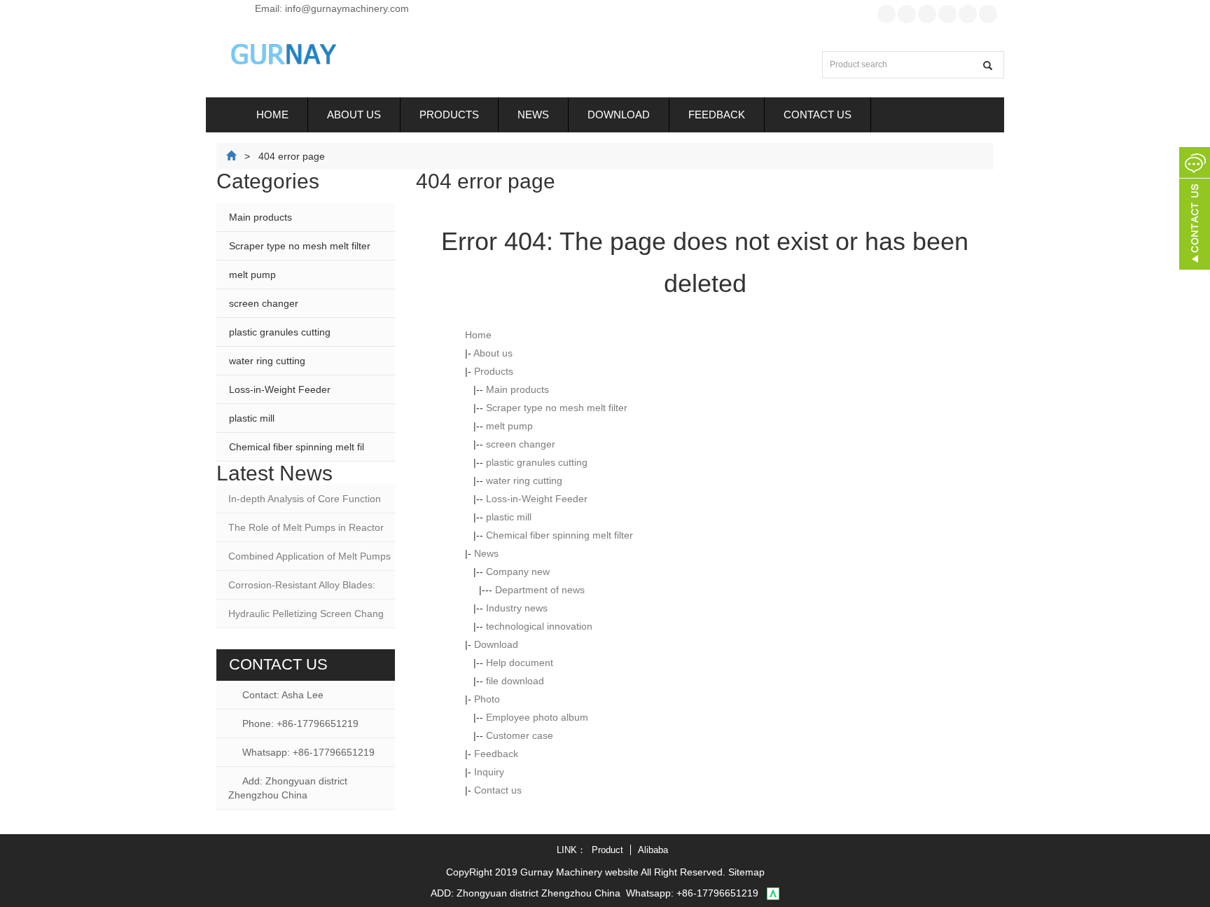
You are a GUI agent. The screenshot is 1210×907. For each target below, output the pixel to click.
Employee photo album (537, 717)
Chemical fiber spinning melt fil (296, 446)
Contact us (817, 114)
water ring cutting (524, 480)
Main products (517, 389)
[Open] (1194, 210)
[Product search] (987, 65)
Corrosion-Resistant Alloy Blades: (301, 584)
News (533, 114)
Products (449, 114)
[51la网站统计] (773, 893)
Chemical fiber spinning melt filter (559, 535)
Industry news (517, 608)
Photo (487, 699)
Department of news (540, 589)
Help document (519, 662)
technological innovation (539, 626)
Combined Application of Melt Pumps (309, 556)
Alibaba (653, 850)
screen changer (520, 444)
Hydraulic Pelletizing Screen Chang (306, 613)
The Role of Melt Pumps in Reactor (306, 527)
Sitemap (746, 872)
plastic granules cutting (536, 462)
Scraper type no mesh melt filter (556, 407)
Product (607, 850)
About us (354, 114)
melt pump (509, 425)
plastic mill (508, 516)
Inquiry (489, 771)
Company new (518, 571)
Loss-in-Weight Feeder (536, 498)
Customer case (519, 735)
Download (618, 114)
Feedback (716, 114)
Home (272, 114)
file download (515, 680)
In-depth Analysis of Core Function (304, 498)
